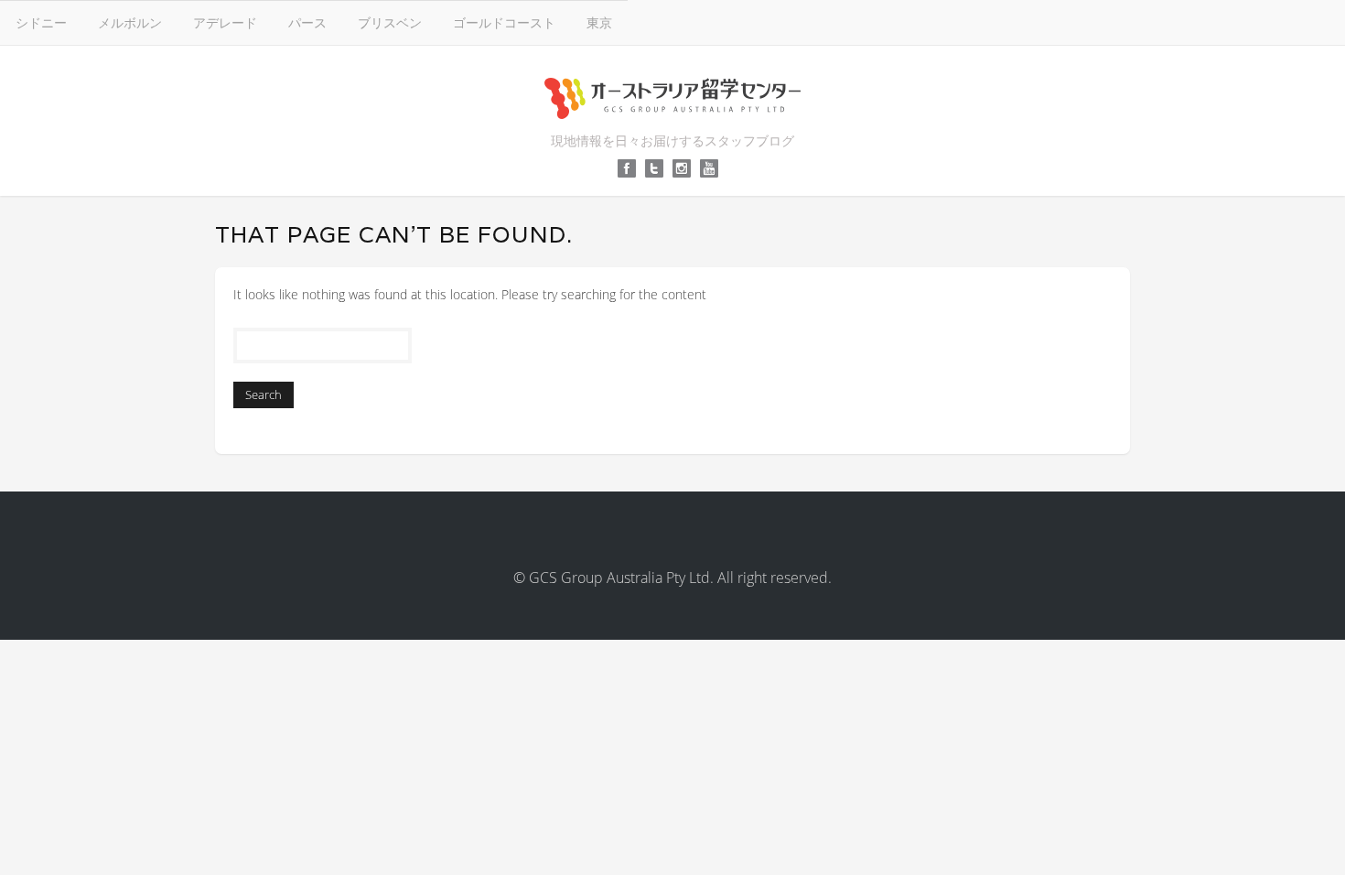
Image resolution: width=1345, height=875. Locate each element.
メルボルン (130, 22)
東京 (599, 22)
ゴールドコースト (504, 22)
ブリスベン (390, 22)
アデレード (225, 22)
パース (307, 22)
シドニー (41, 22)
